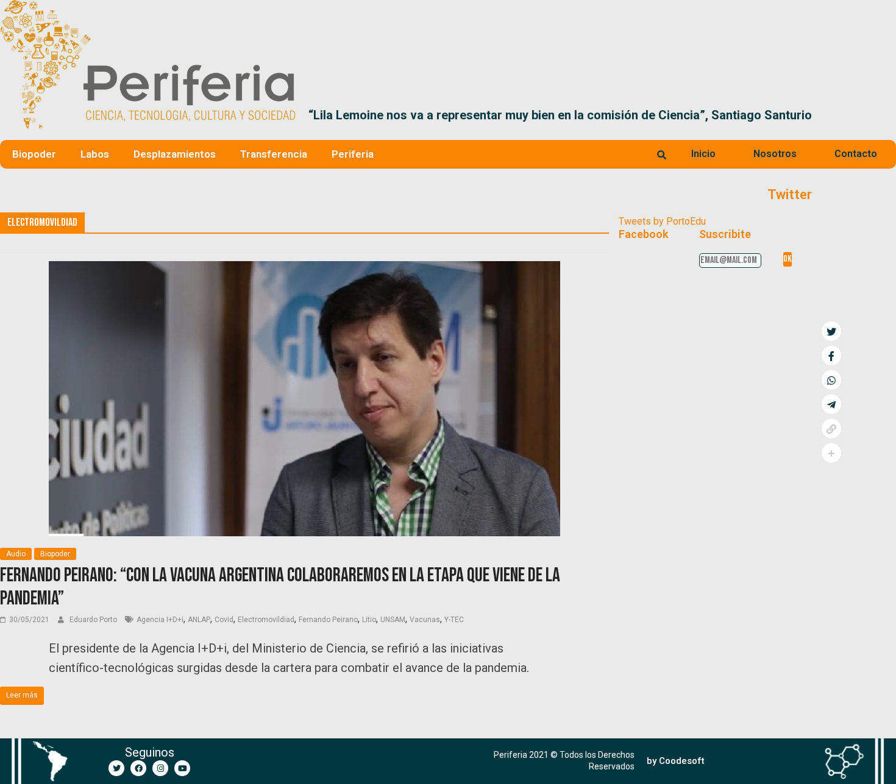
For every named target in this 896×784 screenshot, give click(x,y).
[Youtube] (182, 768)
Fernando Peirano (328, 619)
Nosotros (775, 153)
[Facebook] (138, 768)
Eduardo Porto (94, 619)
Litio (369, 619)
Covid (224, 619)
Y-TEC (454, 619)
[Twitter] (116, 768)
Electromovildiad (266, 619)
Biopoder (34, 154)
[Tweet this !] (831, 331)
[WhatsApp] (831, 380)
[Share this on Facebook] (831, 355)
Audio (16, 554)
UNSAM (392, 619)
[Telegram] (831, 404)
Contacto (855, 153)
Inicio (703, 153)
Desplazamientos (174, 154)
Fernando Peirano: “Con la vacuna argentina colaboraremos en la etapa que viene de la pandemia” (280, 587)
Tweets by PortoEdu (662, 221)
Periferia (353, 154)
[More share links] (831, 453)
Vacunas (425, 619)
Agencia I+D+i (160, 619)
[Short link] (831, 428)
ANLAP (199, 619)
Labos (94, 154)
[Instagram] (160, 768)
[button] (881, 115)
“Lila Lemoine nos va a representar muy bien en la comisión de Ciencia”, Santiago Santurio (560, 115)
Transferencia (273, 154)
